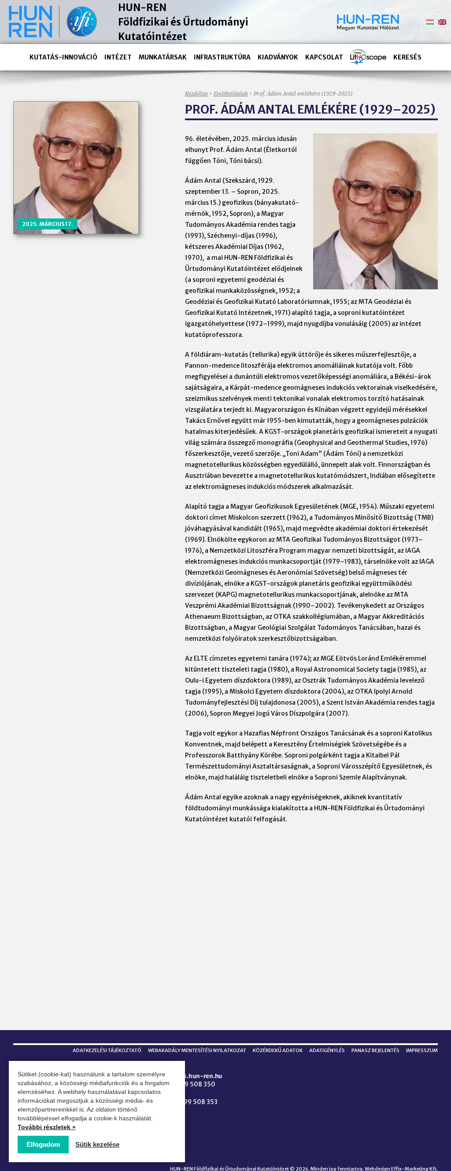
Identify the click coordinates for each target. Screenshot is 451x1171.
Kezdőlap (196, 93)
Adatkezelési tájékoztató (107, 1050)
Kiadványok (278, 57)
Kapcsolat (324, 57)
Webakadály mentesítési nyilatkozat (197, 1050)
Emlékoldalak (231, 93)
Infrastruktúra (222, 57)
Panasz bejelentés (375, 1050)
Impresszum (422, 1050)
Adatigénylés (327, 1050)
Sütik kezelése (97, 1144)
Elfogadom (43, 1144)
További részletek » (47, 1126)
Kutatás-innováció (63, 57)
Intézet (118, 57)
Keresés (407, 57)
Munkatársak (163, 57)
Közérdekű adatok (278, 1050)
